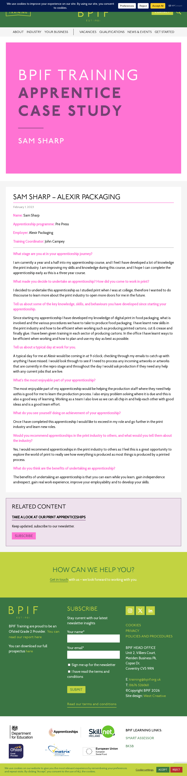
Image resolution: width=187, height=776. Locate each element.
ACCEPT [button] (163, 769)
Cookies (133, 625)
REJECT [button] (176, 769)
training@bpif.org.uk (145, 679)
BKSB (130, 746)
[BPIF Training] (93, 15)
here (29, 651)
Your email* (75, 648)
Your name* (76, 632)
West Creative (155, 696)
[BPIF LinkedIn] (150, 611)
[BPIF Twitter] (140, 611)
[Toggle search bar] (178, 11)
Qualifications (112, 32)
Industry (34, 32)
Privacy (132, 631)
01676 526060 (139, 685)
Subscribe (24, 536)
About (18, 32)
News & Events (139, 32)
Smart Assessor (140, 738)
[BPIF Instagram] (130, 611)
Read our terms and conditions (92, 704)
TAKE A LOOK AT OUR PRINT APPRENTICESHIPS (49, 517)
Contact (162, 12)
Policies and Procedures (149, 636)
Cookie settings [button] (145, 769)
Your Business (56, 32)
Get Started (164, 32)
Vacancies (87, 32)
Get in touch (59, 579)
